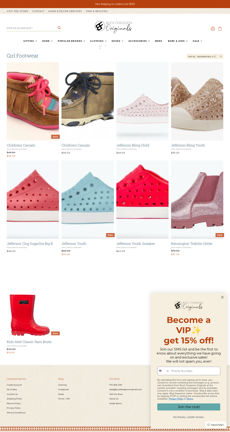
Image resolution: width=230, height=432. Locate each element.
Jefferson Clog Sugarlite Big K (30, 243)
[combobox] (163, 371)
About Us (113, 398)
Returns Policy (14, 403)
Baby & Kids (177, 41)
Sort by (191, 56)
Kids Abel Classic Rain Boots (29, 342)
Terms (189, 398)
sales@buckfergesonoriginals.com (125, 389)
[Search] (56, 28)
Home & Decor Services (65, 11)
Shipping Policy (14, 398)
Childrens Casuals (21, 145)
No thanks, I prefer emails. (188, 417)
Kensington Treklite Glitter (192, 243)
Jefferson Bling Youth (188, 145)
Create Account (14, 385)
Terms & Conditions (16, 412)
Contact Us (12, 394)
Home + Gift (64, 398)
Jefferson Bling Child (132, 145)
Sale (196, 41)
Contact (38, 11)
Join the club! (189, 407)
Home (46, 41)
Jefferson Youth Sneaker (135, 243)
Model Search (115, 403)
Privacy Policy (14, 408)
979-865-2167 (115, 385)
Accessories (138, 41)
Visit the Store (17, 11)
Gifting (29, 41)
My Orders (12, 389)
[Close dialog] (222, 297)
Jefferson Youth (73, 243)
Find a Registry (97, 11)
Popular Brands (70, 41)
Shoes (116, 41)
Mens (158, 41)
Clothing (97, 41)
